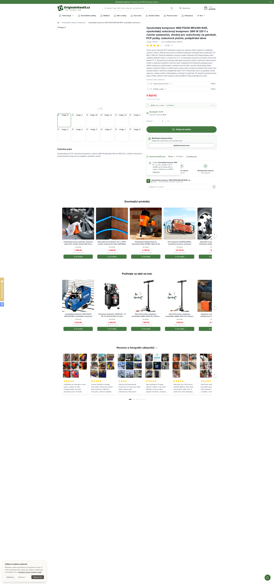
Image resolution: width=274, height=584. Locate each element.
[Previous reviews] (59, 374)
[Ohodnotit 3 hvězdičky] (155, 45)
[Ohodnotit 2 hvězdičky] (151, 45)
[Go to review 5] (137, 399)
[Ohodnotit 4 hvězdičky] (158, 45)
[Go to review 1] (130, 399)
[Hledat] (171, 8)
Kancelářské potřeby (88, 15)
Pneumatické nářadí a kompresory (73, 22)
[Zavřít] (178, 162)
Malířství (106, 15)
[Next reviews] (214, 374)
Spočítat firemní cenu (182, 145)
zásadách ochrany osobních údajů (30, 572)
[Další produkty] (214, 234)
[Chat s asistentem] (268, 578)
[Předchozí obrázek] (61, 69)
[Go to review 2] (132, 399)
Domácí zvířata (154, 15)
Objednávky (186, 8)
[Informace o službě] (171, 84)
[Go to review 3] (134, 399)
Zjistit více (156, 172)
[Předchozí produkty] (59, 234)
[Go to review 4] (136, 399)
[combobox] (138, 8)
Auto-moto (137, 15)
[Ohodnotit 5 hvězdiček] (162, 45)
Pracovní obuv (172, 15)
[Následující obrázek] (139, 69)
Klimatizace (189, 15)
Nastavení (21, 577)
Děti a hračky (121, 15)
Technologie (66, 15)
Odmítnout (10, 577)
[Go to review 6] (139, 399)
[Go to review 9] (144, 399)
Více (201, 15)
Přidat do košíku (183, 129)
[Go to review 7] (141, 399)
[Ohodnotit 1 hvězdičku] (148, 45)
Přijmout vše (38, 577)
